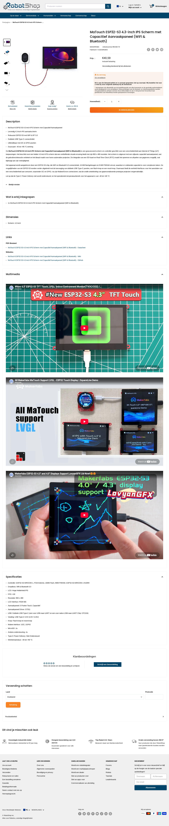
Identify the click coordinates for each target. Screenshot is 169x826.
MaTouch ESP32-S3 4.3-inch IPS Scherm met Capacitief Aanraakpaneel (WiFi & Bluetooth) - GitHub (45, 260)
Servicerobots (31, 16)
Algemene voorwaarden (46, 769)
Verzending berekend (110, 66)
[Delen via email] (161, 49)
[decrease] (104, 101)
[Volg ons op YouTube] (97, 813)
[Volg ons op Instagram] (88, 813)
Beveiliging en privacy (45, 772)
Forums (109, 765)
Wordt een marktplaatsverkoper (83, 769)
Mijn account (134, 7)
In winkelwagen (126, 110)
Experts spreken (52, 109)
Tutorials (109, 776)
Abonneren (151, 788)
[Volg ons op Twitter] (84, 813)
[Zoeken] (108, 6)
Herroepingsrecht (8, 794)
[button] (6, 89)
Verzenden (6, 772)
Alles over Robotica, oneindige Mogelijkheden (17, 818)
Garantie (5, 783)
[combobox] (75, 6)
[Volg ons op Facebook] (79, 813)
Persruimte (41, 776)
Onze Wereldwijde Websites (11, 810)
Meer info (13, 109)
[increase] (118, 101)
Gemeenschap (81, 16)
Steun (93, 16)
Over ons (40, 765)
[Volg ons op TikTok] (101, 813)
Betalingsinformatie (9, 787)
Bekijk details (32, 109)
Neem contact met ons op (12, 790)
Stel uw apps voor (78, 779)
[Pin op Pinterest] (153, 49)
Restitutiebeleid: (11, 717)
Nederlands (37, 810)
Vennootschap (65, 16)
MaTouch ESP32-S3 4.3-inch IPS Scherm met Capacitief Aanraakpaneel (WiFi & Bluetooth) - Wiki (44, 256)
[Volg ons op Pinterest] (93, 813)
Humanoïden (48, 16)
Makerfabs (94, 47)
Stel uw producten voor (80, 776)
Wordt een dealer (77, 772)
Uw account (6, 765)
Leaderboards (111, 779)
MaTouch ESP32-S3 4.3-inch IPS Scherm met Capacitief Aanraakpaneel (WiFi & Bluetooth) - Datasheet (46, 248)
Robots (108, 772)
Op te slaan (14, 16)
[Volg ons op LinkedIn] (106, 813)
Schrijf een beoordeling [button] (107, 664)
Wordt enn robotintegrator (80, 765)
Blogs (108, 769)
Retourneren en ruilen (10, 776)
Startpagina (6, 22)
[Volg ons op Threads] (110, 813)
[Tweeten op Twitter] (157, 49)
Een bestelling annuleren (11, 779)
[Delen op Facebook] (148, 49)
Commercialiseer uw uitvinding (82, 783)
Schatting (13, 705)
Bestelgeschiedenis (9, 769)
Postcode (149, 692)
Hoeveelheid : (95, 101)
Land (8, 692)
